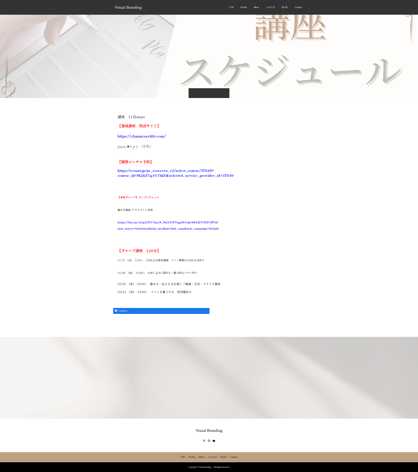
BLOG (285, 7)
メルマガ (270, 7)
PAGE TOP (406, 454)
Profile (244, 7)
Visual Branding (129, 7)
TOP (231, 7)
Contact (298, 7)
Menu (256, 7)
